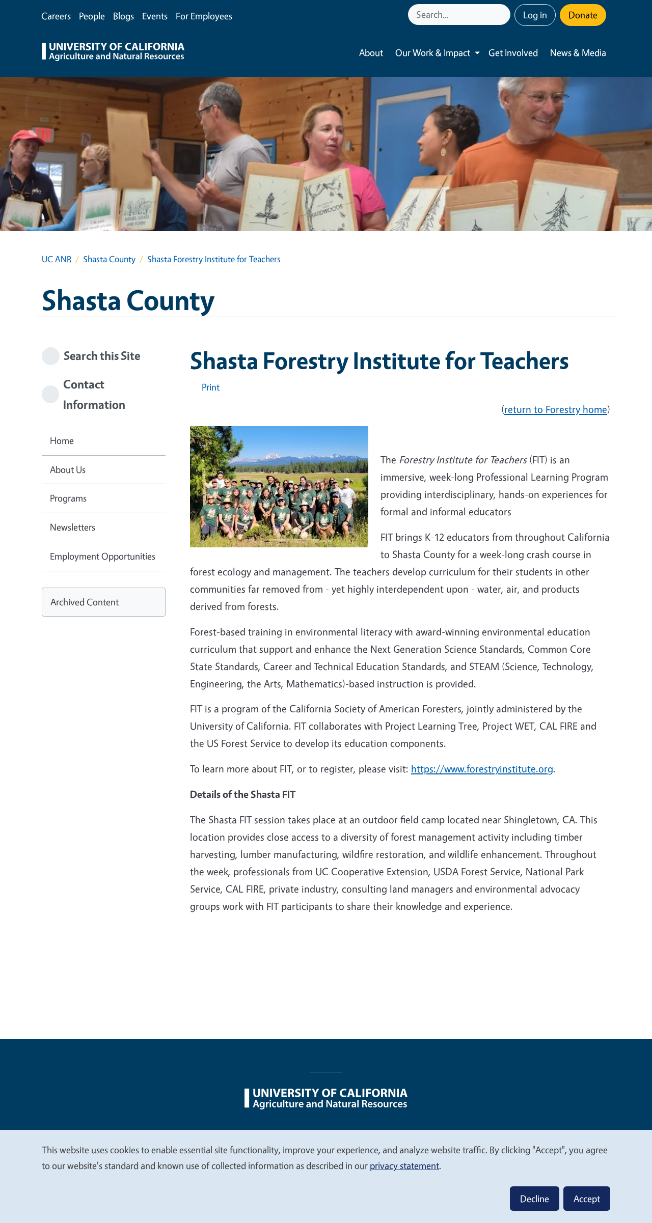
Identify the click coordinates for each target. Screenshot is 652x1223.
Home (62, 440)
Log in (535, 15)
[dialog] (326, 1176)
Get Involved (513, 52)
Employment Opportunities (102, 556)
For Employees (204, 16)
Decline (534, 1198)
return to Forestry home (555, 409)
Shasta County (109, 259)
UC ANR (56, 259)
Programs (68, 498)
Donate (582, 15)
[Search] (503, 14)
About (371, 52)
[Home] (113, 53)
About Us (68, 469)
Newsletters (72, 527)
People (92, 16)
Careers (56, 16)
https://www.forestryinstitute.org (482, 768)
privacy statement (404, 1165)
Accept (587, 1198)
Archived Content (84, 602)
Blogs (123, 16)
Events (155, 16)
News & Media (578, 52)
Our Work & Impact (432, 52)
